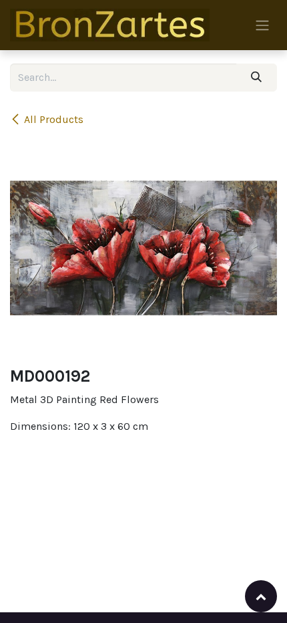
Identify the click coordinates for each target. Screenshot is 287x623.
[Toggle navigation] (262, 25)
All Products (53, 119)
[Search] (256, 78)
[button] (261, 596)
